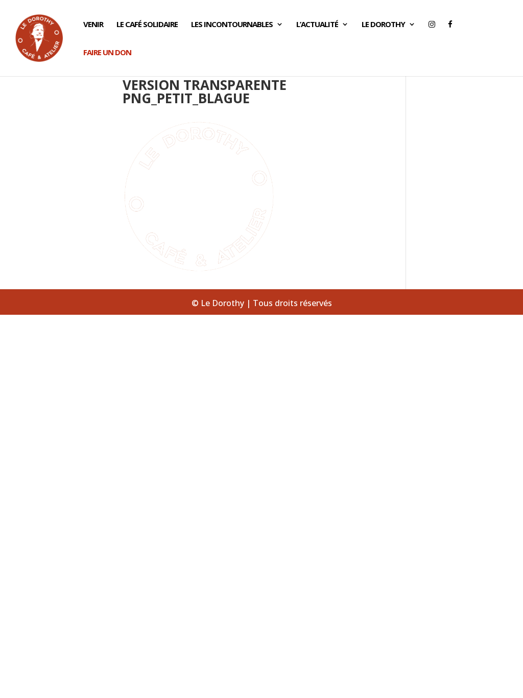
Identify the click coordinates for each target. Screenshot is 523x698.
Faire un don (107, 53)
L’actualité (317, 24)
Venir (93, 24)
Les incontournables (232, 24)
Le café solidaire (147, 24)
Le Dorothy (383, 24)
